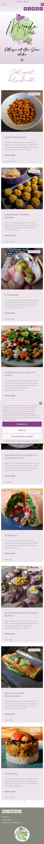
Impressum (35, 440)
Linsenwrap (11, 535)
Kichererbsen (12, 294)
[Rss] (41, 8)
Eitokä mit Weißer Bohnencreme (14, 694)
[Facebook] (25, 8)
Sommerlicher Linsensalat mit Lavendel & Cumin (21, 456)
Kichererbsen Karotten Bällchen (17, 216)
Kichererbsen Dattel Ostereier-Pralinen (21, 614)
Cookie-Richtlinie (10, 440)
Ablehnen (22, 430)
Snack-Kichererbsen (16, 137)
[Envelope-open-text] (37, 8)
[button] (40, 403)
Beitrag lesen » (10, 155)
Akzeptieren (22, 424)
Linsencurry (11, 773)
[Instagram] (29, 8)
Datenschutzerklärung (24, 440)
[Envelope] (33, 8)
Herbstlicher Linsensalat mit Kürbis (20, 374)
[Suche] (42, 4)
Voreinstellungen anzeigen (22, 436)
